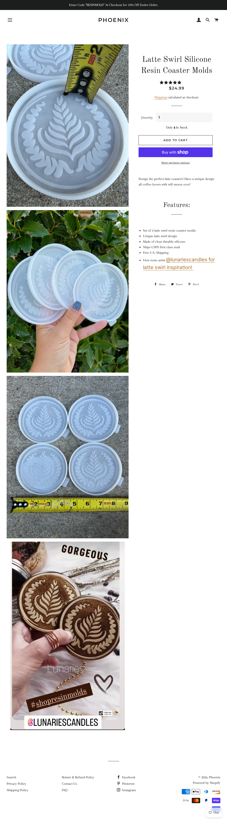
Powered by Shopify (206, 783)
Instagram (128, 790)
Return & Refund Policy (78, 777)
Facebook (128, 777)
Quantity (147, 117)
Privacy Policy (16, 784)
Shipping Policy (17, 790)
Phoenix (113, 20)
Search (11, 777)
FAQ (64, 790)
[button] (171, 83)
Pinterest (127, 784)
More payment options (175, 162)
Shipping (160, 97)
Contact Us (69, 784)
